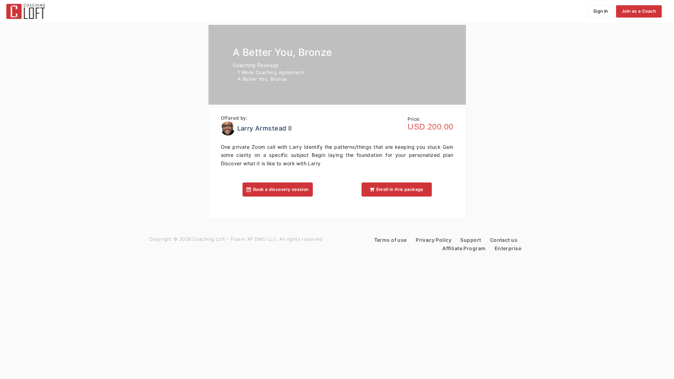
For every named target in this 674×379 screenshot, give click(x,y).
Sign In (600, 11)
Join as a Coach (639, 11)
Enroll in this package (399, 189)
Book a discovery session (281, 189)
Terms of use (390, 240)
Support (470, 240)
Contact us (503, 240)
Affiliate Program (463, 248)
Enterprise (508, 248)
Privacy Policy (433, 240)
